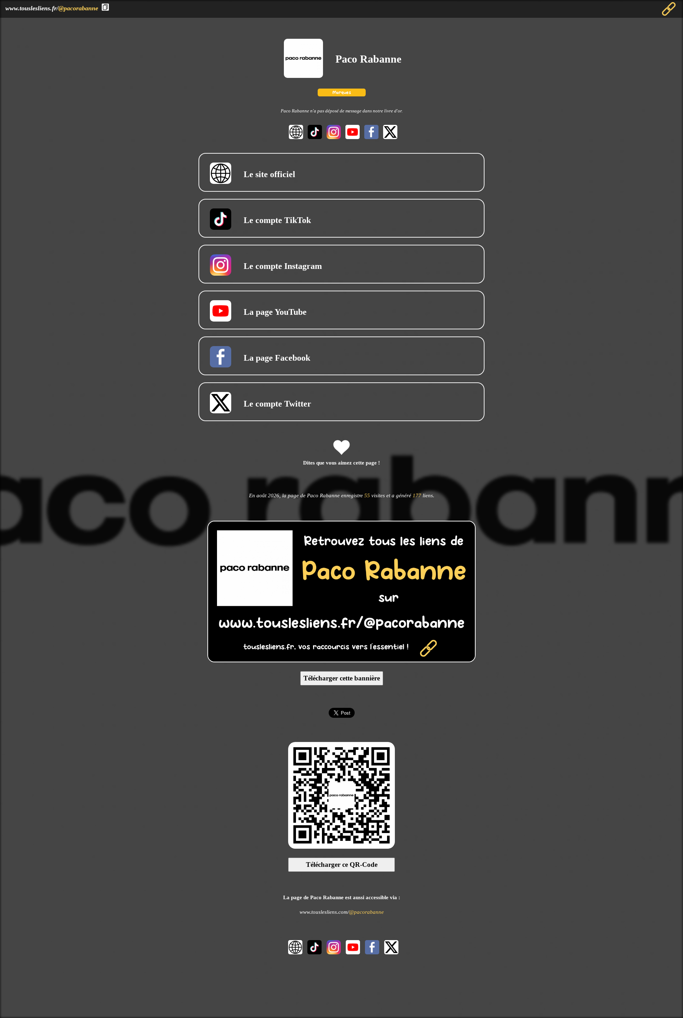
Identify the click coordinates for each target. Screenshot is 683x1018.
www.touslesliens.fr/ (51, 8)
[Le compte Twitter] (388, 137)
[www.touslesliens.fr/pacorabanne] (341, 660)
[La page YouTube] (351, 137)
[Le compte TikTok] (314, 137)
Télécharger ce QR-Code (341, 864)
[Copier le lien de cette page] (105, 7)
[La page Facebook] (370, 137)
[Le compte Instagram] (332, 137)
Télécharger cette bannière (341, 678)
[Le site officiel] (295, 137)
